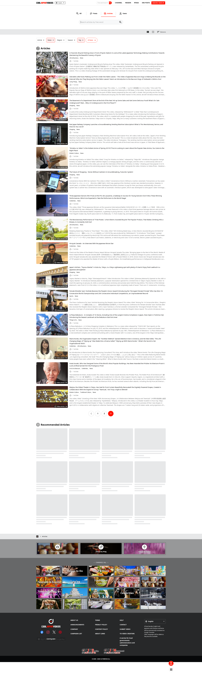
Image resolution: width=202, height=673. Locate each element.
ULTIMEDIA (104, 659)
